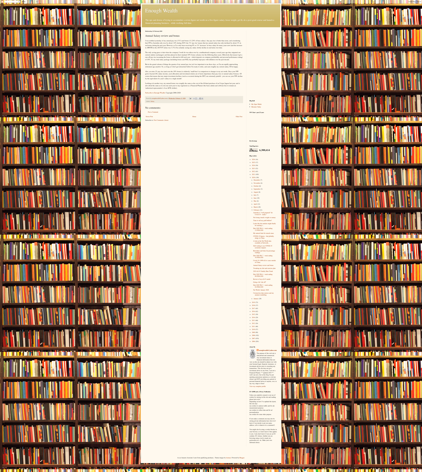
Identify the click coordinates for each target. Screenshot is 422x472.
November (257, 183)
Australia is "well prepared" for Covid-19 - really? (263, 213)
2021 (253, 174)
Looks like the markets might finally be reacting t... (264, 224)
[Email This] (194, 98)
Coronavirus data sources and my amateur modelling (263, 294)
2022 (253, 171)
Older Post (239, 116)
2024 (253, 165)
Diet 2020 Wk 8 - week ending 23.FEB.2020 (262, 229)
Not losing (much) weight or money (264, 217)
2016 (253, 311)
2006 (253, 341)
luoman (228, 458)
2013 (253, 320)
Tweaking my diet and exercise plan (264, 268)
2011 (253, 326)
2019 (253, 302)
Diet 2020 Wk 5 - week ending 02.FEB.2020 (262, 286)
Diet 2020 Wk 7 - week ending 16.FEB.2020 (262, 256)
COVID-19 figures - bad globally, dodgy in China (263, 237)
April (255, 204)
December (257, 180)
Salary (152, 101)
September (257, 189)
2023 (253, 168)
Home (194, 116)
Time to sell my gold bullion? (262, 220)
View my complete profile (257, 386)
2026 (253, 159)
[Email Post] (190, 98)
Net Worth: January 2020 (261, 290)
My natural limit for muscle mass (263, 233)
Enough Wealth (161, 10)
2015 (253, 314)
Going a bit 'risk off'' (259, 282)
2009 (253, 332)
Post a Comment (153, 112)
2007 (253, 338)
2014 (253, 317)
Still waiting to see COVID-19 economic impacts (262, 247)
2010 (253, 329)
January (256, 299)
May (255, 201)
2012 (253, 323)
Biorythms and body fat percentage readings (264, 252)
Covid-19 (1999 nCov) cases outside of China (264, 261)
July (255, 195)
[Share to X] (198, 98)
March (256, 207)
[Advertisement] (263, 64)
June (255, 198)
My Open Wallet (256, 104)
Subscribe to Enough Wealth (155, 93)
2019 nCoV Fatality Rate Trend (263, 271)
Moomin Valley (256, 107)
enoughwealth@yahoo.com (268, 350)
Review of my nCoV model (261, 279)
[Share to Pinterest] (202, 98)
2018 (253, 305)
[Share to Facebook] (200, 98)
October (256, 186)
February (257, 210)
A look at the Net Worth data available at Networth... (262, 242)
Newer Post (149, 116)
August (256, 192)
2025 (253, 162)
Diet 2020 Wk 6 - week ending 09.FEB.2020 (262, 275)
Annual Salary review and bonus (263, 265)
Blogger (241, 458)
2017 (253, 308)
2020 (253, 177)
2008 (253, 335)
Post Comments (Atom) (161, 120)
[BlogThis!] (196, 98)
